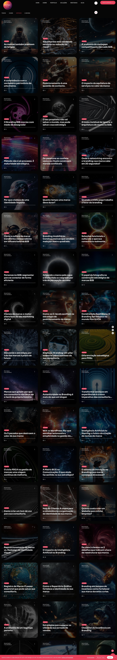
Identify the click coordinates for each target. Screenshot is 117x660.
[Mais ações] (35, 21)
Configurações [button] (90, 657)
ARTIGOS (18, 13)
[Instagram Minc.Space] (113, 330)
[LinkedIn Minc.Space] (113, 333)
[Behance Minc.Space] (113, 327)
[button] (74, 2)
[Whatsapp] (112, 650)
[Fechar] (115, 657)
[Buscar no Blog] (96, 3)
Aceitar (110, 657)
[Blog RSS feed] (96, 12)
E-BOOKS (27, 13)
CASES (11, 13)
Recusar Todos (101, 657)
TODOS (4, 13)
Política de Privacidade (67, 657)
